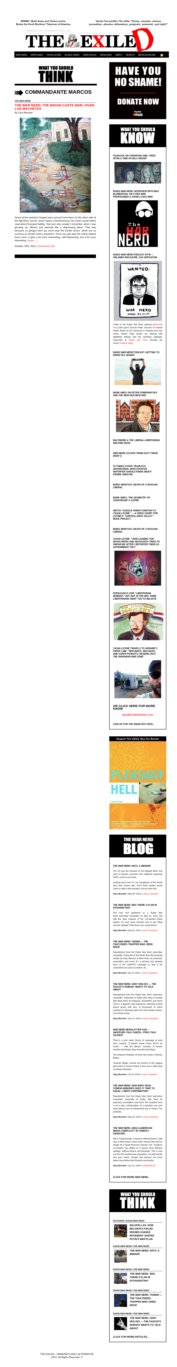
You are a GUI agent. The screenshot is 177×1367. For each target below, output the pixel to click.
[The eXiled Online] (91, 52)
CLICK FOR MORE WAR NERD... (131, 1177)
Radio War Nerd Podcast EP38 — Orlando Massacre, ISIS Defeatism (135, 256)
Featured (118, 1221)
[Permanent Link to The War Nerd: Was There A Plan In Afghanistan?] (121, 1278)
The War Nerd (23, 101)
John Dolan (89, 55)
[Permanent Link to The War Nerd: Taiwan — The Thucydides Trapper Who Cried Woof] (121, 1301)
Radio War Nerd (138, 340)
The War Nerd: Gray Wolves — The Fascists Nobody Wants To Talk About (134, 987)
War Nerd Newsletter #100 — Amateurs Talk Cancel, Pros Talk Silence (134, 1032)
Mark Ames (37, 55)
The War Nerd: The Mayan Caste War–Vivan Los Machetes (54, 107)
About (118, 55)
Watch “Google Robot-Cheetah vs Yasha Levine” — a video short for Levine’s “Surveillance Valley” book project (135, 514)
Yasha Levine (53, 55)
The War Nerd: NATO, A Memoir (132, 866)
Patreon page (126, 343)
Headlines (106, 55)
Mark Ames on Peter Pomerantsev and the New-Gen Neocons (135, 394)
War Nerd (21, 55)
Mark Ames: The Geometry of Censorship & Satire (131, 499)
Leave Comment (150, 894)
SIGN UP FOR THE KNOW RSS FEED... (134, 724)
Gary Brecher (25, 112)
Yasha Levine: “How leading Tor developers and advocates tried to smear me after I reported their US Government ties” (136, 543)
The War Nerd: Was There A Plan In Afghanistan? (142, 1277)
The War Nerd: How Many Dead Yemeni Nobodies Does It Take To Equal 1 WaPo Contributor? (134, 1088)
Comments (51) (46, 246)
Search (130, 55)
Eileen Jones (72, 55)
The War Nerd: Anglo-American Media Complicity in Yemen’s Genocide (132, 1131)
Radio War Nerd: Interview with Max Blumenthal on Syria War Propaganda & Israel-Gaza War (136, 194)
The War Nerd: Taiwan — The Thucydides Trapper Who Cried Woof (133, 944)
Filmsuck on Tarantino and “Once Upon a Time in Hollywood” (134, 157)
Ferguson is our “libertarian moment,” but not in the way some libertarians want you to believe (134, 596)
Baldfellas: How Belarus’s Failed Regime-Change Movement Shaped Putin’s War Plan (142, 1232)
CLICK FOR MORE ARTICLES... (131, 1336)
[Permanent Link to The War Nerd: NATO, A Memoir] (121, 1256)
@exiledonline (146, 55)
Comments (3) (148, 1165)
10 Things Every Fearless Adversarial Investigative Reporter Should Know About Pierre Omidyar (132, 470)
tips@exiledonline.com (137, 714)
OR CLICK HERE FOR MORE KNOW (134, 707)
